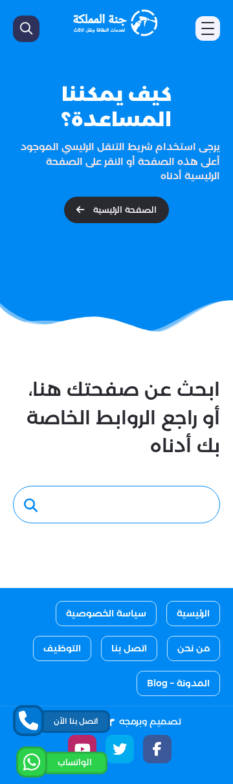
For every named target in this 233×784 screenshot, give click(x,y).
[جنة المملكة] (115, 23)
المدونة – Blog (178, 683)
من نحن (193, 648)
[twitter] (119, 749)
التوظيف (62, 648)
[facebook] (157, 749)
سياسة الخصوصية (106, 613)
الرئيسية (193, 613)
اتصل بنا (129, 648)
